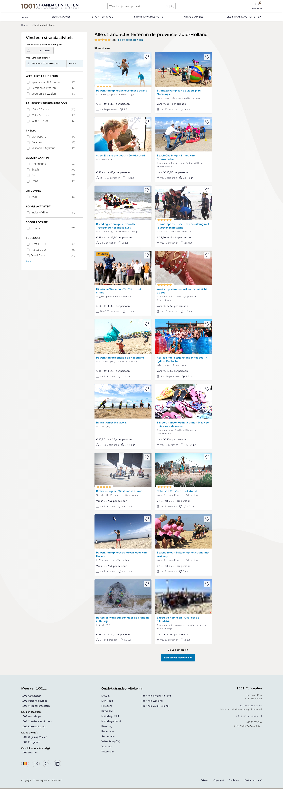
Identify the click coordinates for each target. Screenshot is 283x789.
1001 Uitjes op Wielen (34, 737)
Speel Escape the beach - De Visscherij (120, 155)
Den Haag (107, 700)
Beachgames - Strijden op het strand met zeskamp (183, 554)
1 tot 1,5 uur (53, 244)
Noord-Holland (162, 695)
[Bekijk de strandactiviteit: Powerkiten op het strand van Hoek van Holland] (122, 531)
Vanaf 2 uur (53, 255)
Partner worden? (253, 780)
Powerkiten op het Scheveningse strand (121, 90)
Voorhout (106, 746)
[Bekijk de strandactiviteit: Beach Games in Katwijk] (122, 401)
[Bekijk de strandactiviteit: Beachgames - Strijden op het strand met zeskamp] (183, 531)
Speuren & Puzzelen (53, 93)
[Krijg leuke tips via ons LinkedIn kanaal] (57, 763)
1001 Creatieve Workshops (37, 721)
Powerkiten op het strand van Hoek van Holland (121, 554)
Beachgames (61, 16)
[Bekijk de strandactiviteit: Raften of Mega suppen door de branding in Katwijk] (122, 596)
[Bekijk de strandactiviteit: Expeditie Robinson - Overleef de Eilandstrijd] (183, 596)
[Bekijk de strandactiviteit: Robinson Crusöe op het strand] (183, 470)
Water (53, 197)
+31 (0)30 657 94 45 (251, 705)
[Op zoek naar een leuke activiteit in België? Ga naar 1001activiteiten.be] (25, 763)
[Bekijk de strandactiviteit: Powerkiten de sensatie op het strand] (122, 336)
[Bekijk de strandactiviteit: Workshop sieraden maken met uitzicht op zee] (183, 268)
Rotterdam (107, 731)
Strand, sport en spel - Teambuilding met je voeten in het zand (183, 226)
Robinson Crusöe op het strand (177, 491)
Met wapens (53, 136)
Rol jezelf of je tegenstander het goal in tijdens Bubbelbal (182, 359)
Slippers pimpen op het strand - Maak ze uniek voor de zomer (183, 424)
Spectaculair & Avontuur (53, 82)
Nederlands (53, 164)
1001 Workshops (31, 716)
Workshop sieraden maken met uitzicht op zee (182, 291)
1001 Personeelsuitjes (34, 700)
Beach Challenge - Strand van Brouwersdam (176, 157)
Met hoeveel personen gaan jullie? (44, 44)
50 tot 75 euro (53, 121)
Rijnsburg (106, 726)
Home (24, 25)
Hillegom (106, 706)
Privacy (204, 780)
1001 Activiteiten (31, 695)
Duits (53, 175)
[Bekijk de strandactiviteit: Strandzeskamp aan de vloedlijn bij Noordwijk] (183, 69)
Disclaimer (234, 780)
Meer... (30, 261)
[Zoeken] (172, 6)
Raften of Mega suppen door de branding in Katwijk (123, 619)
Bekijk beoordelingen (130, 40)
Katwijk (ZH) (108, 711)
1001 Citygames (30, 742)
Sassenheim (108, 736)
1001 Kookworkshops (34, 726)
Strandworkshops (148, 16)
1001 (24, 16)
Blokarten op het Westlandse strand (119, 491)
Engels (53, 169)
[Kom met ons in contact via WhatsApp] (46, 763)
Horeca (53, 228)
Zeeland (158, 700)
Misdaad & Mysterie (53, 148)
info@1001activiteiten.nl (249, 716)
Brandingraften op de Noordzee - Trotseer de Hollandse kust (117, 226)
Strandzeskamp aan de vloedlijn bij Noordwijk (179, 92)
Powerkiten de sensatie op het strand (120, 357)
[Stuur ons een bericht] (36, 763)
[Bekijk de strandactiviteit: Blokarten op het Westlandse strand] (122, 470)
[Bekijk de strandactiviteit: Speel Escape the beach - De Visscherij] (122, 134)
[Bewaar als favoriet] (147, 57)
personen (44, 50)
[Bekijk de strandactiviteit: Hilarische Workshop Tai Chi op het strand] (122, 268)
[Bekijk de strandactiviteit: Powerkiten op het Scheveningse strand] (122, 69)
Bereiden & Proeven (53, 88)
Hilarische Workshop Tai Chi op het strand (118, 291)
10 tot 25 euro (53, 109)
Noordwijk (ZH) (110, 716)
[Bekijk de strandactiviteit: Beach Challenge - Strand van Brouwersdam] (183, 134)
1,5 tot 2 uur (53, 249)
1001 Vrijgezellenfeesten (35, 706)
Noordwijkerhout (111, 721)
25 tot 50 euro (53, 115)
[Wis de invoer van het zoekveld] (167, 6)
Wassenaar (107, 751)
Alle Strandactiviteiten (243, 16)
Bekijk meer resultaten (177, 657)
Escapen (53, 142)
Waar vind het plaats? (38, 58)
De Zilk (105, 695)
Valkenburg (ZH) (110, 741)
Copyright (218, 780)
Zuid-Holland (161, 706)
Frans (53, 181)
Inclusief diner (53, 212)
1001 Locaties (29, 752)
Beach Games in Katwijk (111, 422)
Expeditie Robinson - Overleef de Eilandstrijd (178, 619)
